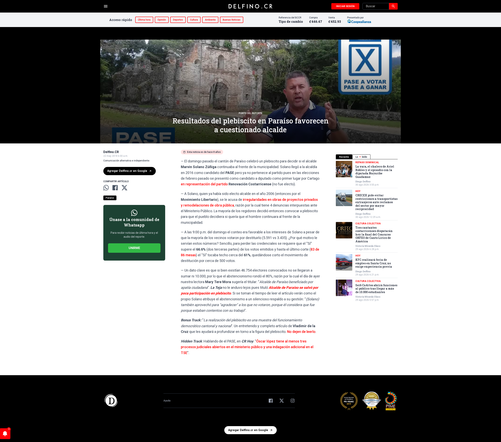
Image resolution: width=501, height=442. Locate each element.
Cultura (194, 19)
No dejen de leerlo (301, 332)
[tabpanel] (367, 231)
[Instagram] (292, 400)
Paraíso (110, 198)
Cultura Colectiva (368, 223)
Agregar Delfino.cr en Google (127, 171)
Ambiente (210, 19)
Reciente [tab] (344, 157)
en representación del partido (205, 184)
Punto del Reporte (250, 113)
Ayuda (166, 400)
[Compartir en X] (124, 188)
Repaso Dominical (367, 162)
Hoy (357, 191)
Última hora (144, 19)
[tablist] (367, 156)
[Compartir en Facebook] (115, 188)
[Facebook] (270, 400)
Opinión (162, 19)
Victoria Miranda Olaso (367, 246)
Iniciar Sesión (345, 6)
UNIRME (134, 248)
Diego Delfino (363, 181)
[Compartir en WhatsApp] (106, 187)
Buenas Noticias (232, 19)
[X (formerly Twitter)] (281, 400)
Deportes (178, 19)
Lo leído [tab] (361, 157)
